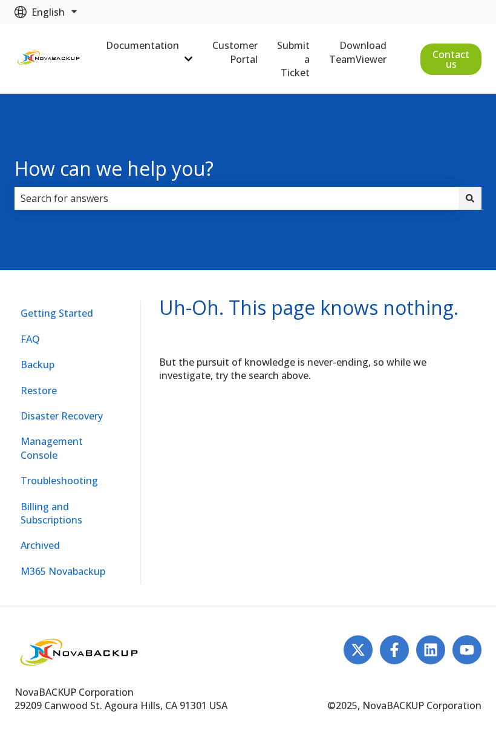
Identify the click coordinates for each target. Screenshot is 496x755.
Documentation (142, 45)
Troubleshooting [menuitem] (59, 480)
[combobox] (236, 198)
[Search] (469, 198)
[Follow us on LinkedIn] (430, 649)
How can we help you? (114, 168)
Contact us (450, 59)
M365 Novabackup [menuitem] (63, 571)
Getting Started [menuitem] (57, 313)
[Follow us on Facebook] (394, 649)
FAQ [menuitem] (30, 339)
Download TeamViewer (358, 52)
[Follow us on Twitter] (358, 649)
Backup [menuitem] (37, 364)
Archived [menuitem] (40, 545)
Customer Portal (235, 52)
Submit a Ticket (293, 59)
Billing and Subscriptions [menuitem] (51, 513)
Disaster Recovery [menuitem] (62, 416)
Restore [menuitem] (39, 390)
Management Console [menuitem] (52, 448)
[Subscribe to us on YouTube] (466, 649)
